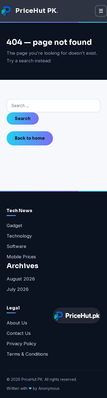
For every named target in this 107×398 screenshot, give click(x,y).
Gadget (14, 225)
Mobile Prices (21, 256)
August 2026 (21, 279)
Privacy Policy (21, 343)
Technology (19, 236)
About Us (17, 323)
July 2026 (18, 289)
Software (16, 246)
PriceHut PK (36, 11)
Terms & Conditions (27, 354)
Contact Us (19, 333)
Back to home (30, 138)
